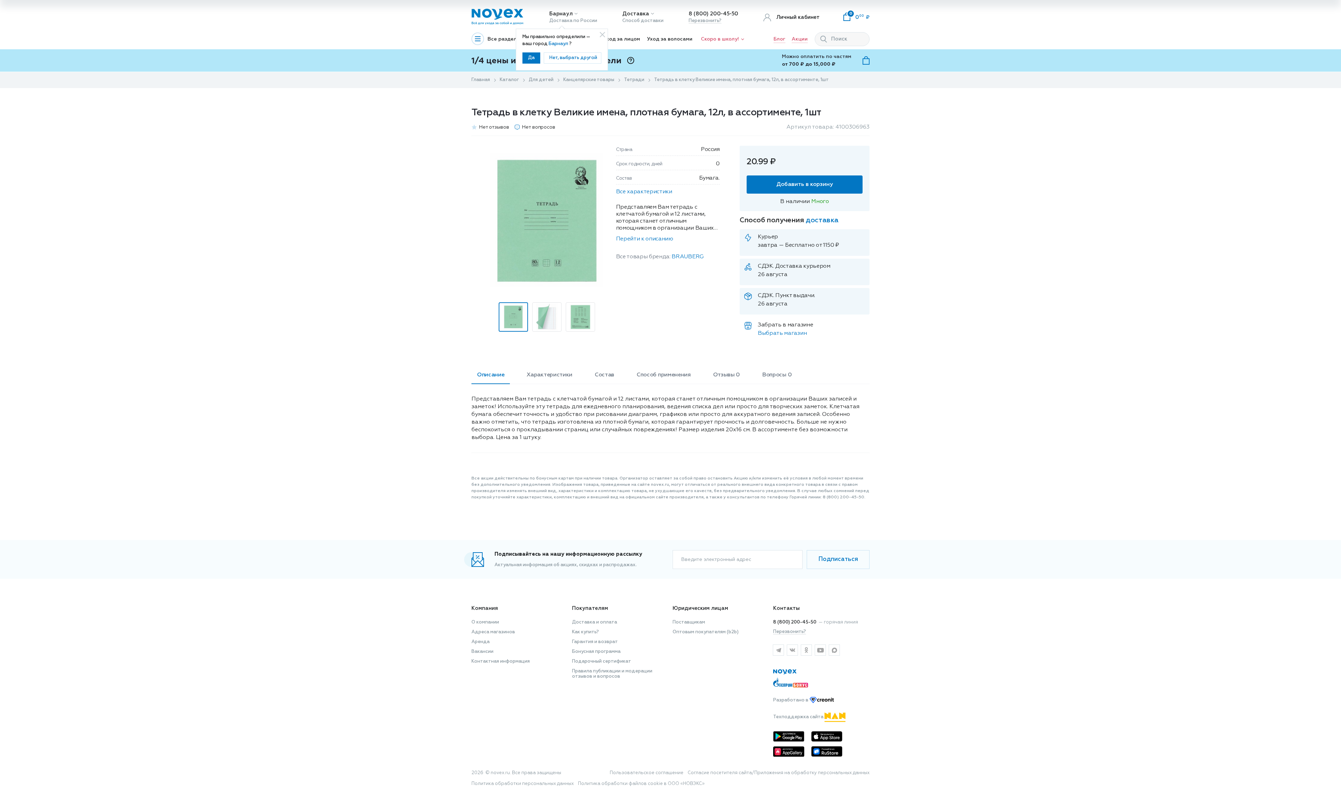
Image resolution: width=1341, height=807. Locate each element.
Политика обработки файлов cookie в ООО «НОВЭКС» (641, 783)
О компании (485, 622)
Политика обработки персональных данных (522, 783)
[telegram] (778, 650)
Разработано (791, 700)
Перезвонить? (705, 21)
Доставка (635, 13)
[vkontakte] (792, 650)
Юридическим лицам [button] (700, 608)
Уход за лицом (621, 39)
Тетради (634, 80)
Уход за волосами (670, 39)
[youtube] (820, 650)
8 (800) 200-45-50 (713, 13)
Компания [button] (484, 608)
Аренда (480, 642)
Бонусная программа (596, 651)
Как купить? (585, 632)
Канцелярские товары (588, 80)
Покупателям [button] (590, 608)
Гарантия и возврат (595, 642)
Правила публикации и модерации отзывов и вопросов (612, 674)
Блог (779, 39)
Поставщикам (689, 622)
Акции (800, 39)
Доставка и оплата (594, 622)
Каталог (509, 80)
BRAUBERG (687, 257)
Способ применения (664, 375)
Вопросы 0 (777, 375)
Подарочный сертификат (601, 661)
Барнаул (561, 13)
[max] (834, 650)
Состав (604, 375)
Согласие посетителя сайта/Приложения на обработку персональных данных (779, 773)
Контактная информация (500, 661)
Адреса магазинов (493, 632)
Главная (480, 80)
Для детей (541, 80)
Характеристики (549, 375)
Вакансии (482, 651)
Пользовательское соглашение (646, 773)
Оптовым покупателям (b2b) (706, 632)
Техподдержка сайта (799, 717)
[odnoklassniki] (806, 650)
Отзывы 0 (726, 375)
